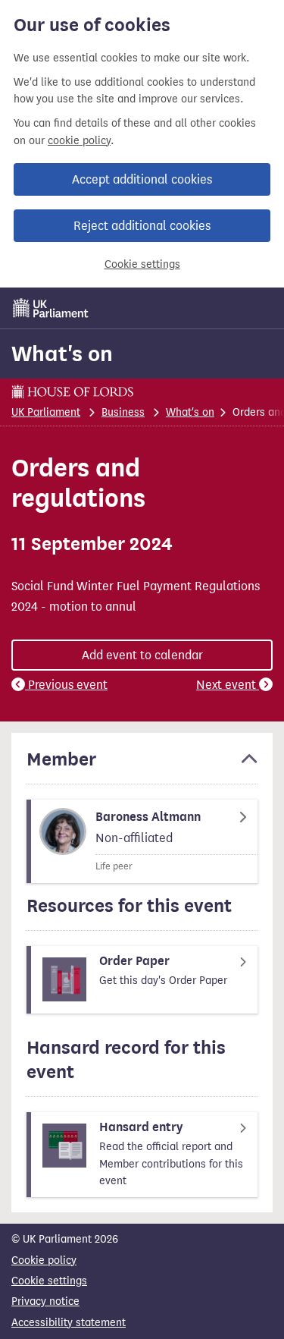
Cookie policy (43, 1260)
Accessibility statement (68, 1322)
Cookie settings (142, 264)
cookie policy (79, 140)
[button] (142, 766)
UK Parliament (45, 412)
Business (123, 412)
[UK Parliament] (50, 308)
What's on (62, 353)
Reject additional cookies (142, 225)
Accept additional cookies (142, 179)
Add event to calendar (142, 655)
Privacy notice (45, 1301)
